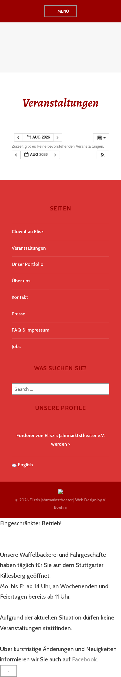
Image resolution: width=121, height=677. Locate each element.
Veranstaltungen (29, 248)
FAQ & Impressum (30, 330)
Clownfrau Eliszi (28, 231)
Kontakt (20, 297)
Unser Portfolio (27, 264)
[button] (103, 155)
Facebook (84, 659)
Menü (63, 11)
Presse (18, 314)
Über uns (21, 281)
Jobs (16, 346)
